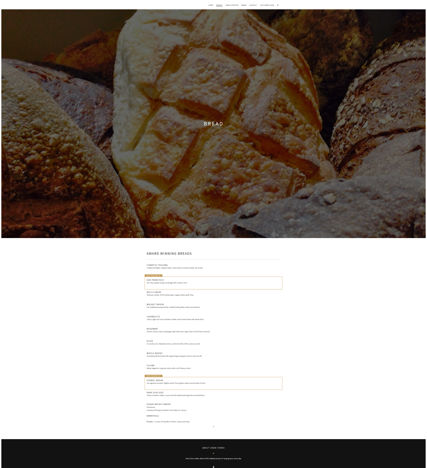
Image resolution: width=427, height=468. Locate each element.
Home (211, 5)
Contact (253, 5)
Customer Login (267, 5)
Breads (219, 5)
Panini (243, 5)
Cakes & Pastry (232, 5)
